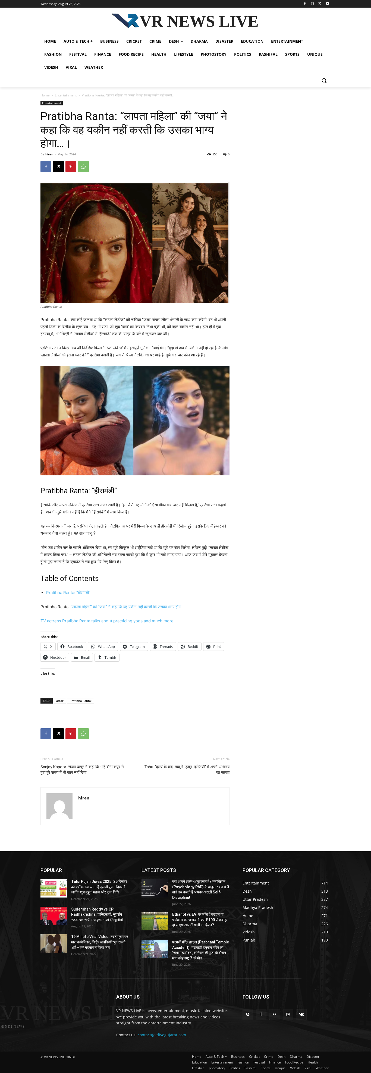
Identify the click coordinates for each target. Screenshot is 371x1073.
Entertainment (66, 95)
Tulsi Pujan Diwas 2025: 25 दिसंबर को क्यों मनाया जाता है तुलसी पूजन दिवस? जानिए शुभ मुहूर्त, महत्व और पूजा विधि (99, 886)
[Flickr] (274, 1014)
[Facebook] (305, 4)
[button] (324, 80)
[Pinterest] (70, 166)
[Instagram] (312, 4)
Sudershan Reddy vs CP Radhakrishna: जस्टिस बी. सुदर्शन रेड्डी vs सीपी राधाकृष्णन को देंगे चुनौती (97, 914)
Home (45, 95)
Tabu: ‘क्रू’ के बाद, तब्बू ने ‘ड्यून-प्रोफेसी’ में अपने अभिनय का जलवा (186, 769)
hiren (49, 154)
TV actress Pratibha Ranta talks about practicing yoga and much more (107, 620)
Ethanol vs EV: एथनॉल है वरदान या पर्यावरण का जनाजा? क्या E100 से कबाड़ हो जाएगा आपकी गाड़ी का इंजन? (199, 919)
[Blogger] (248, 1014)
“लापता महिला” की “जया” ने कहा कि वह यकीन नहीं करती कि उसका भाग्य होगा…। (129, 606)
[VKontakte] (301, 1014)
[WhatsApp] (83, 166)
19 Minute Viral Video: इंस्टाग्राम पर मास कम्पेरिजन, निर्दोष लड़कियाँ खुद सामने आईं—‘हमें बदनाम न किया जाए (99, 941)
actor (60, 701)
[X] (320, 4)
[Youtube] (327, 4)
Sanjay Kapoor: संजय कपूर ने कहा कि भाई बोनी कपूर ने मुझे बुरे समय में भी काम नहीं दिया (82, 769)
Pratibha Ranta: (81, 701)
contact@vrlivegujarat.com (162, 1034)
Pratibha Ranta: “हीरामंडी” (68, 592)
